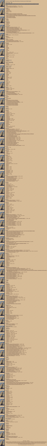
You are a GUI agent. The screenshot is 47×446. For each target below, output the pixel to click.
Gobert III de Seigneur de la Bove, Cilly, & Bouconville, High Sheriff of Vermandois (17, 382)
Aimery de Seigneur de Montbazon (11, 214)
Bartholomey (8, 71)
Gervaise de (8, 160)
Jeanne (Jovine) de (9, 162)
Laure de (7, 194)
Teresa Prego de (8, 98)
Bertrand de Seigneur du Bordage (11, 316)
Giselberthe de (8, 336)
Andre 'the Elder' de (9, 185)
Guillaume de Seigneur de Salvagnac (11, 415)
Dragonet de (8, 117)
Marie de (7, 11)
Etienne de (7, 193)
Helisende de (8, 433)
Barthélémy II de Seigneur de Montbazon (12, 216)
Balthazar (7, 70)
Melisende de (8, 196)
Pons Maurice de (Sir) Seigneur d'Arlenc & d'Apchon (13, 303)
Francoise (7, 48)
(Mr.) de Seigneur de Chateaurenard (11, 267)
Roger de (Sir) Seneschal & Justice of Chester (12, 41)
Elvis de (7, 282)
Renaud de (7, 439)
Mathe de (7, 164)
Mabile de (7, 123)
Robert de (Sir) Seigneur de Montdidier (11, 437)
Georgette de (8, 400)
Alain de (7, 305)
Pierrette (7, 20)
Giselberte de (8, 335)
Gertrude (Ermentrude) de (9, 238)
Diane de (7, 191)
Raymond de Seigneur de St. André (11, 141)
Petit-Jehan (7, 64)
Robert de (7, 263)
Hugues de (7, 363)
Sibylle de (7, 174)
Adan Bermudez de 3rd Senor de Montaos (12, 100)
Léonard (7, 19)
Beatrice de (7, 113)
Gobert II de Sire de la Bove (10, 381)
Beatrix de (7, 36)
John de (7, 147)
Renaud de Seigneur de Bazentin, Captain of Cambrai (13, 145)
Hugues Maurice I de (9, 289)
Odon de (7, 166)
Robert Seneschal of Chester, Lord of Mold (12, 40)
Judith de (7, 340)
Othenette (7, 63)
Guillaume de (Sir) (8, 361)
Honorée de (8, 308)
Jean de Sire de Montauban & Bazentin (11, 135)
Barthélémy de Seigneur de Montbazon (11, 215)
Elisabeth (7, 47)
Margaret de (8, 403)
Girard (7, 49)
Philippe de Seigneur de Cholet (10, 16)
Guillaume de (8, 401)
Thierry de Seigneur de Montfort (10, 244)
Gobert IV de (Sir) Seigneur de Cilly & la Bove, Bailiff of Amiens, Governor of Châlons (18, 383)
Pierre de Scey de (8, 239)
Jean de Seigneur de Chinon (10, 219)
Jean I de (7, 24)
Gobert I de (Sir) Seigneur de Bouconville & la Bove (13, 380)
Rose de (7, 173)
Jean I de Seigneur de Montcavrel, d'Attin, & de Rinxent (14, 352)
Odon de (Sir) (8, 170)
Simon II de (7, 313)
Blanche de (7, 332)
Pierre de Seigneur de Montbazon (11, 222)
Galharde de (8, 149)
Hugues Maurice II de (9, 290)
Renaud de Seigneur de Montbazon (11, 225)
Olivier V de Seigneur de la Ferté (10, 139)
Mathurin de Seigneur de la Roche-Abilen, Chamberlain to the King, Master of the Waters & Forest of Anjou (21, 15)
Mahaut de (7, 195)
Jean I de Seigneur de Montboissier (11, 301)
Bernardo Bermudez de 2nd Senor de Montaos (12, 101)
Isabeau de (7, 120)
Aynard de (7, 112)
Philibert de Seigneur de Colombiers (11, 221)
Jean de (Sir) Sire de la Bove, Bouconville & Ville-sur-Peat (14, 384)
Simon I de (7, 312)
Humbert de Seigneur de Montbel (10, 235)
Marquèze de (8, 163)
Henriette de (8, 246)
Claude (7, 72)
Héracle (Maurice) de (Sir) (9, 291)
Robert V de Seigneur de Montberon (11, 276)
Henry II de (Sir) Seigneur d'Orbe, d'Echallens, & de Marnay (14, 250)
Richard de (7, 404)
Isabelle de (7, 365)
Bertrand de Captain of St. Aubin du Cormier (12, 315)
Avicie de (7, 189)
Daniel (7, 45)
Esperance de (8, 326)
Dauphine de (8, 284)
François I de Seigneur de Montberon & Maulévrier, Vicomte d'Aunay (15, 268)
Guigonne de (8, 288)
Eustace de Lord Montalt (9, 39)
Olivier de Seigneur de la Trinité (10, 137)
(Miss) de (7, 87)
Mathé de (7, 165)
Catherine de (8, 22)
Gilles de (7, 426)
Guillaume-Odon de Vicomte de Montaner (12, 91)
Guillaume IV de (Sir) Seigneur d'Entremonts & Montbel (13, 234)
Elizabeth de (8, 286)
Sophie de (7, 248)
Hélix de (7, 161)
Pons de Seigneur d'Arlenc (10, 302)
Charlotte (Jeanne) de (9, 425)
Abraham (7, 43)
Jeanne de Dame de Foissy (10, 242)
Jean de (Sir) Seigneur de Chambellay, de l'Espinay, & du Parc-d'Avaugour (16, 14)
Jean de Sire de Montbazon (10, 220)
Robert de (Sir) (8, 37)
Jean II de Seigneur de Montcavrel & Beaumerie (12, 353)
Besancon (7, 44)
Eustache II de (8, 287)
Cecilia (7, 280)
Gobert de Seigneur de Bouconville (11, 379)
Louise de (7, 341)
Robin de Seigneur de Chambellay (11, 17)
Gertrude (7, 96)
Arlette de (7, 188)
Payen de (7, 211)
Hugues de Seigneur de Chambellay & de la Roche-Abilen (14, 13)
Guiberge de (8, 386)
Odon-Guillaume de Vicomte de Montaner (12, 94)
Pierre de (7, 212)
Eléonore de (8, 192)
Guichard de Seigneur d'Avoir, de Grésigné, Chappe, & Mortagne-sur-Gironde (17, 269)
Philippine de (8, 262)
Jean (7, 51)
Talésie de (7, 89)
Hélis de (7, 357)
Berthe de (7, 331)
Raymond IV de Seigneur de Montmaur (11, 143)
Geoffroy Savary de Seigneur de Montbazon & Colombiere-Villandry (15, 218)
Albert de (7, 391)
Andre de (7, 187)
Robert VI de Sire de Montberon (10, 277)
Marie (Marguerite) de (9, 411)
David (7, 46)
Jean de (7, 402)
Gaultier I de (8, 334)
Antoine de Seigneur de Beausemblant (11, 406)
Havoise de (7, 337)
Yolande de (7, 264)
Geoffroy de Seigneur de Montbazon (11, 217)
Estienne (7, 75)
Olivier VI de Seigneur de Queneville (11, 140)
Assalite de (7, 111)
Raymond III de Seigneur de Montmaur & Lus (12, 142)
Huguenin (7, 50)
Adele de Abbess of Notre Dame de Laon (12, 436)
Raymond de (8, 171)
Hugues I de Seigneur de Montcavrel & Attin (12, 351)
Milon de (7, 197)
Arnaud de (7, 151)
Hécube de (7, 88)
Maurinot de (8, 413)
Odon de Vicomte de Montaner (10, 92)
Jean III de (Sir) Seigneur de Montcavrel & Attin (12, 354)
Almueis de (7, 408)
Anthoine (7, 69)
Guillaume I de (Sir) (8, 307)
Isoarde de (7, 121)
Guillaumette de (8, 427)
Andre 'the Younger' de (9, 186)
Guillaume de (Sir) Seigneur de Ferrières (11, 27)
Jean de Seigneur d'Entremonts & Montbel (12, 236)
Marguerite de (8, 25)
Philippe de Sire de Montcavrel (10, 355)
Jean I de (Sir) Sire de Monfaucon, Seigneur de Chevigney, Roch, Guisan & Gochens (18, 241)
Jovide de (7, 389)
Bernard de (7, 190)
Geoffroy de (8, 23)
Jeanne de (7, 247)
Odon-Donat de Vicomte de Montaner (11, 93)
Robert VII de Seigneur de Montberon (11, 278)
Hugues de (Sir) (8, 375)
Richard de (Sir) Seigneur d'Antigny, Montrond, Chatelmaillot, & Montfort (16, 243)
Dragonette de (8, 118)
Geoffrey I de (8, 306)
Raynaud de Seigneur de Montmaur (11, 144)
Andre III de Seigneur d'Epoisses (10, 200)
